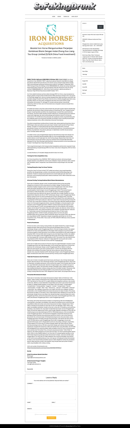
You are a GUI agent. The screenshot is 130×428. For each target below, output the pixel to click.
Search (84, 23)
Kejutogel (84, 90)
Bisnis (59, 16)
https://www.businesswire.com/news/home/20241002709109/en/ (44, 347)
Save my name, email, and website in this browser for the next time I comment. (51, 414)
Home (53, 16)
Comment (30, 383)
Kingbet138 (85, 81)
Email (54, 402)
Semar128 (84, 87)
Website (29, 408)
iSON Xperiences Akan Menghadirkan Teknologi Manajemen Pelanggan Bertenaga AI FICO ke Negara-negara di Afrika (92, 50)
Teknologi (66, 16)
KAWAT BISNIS (63, 79)
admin (59, 57)
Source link (30, 369)
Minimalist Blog (69, 426)
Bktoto (84, 93)
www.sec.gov (31, 219)
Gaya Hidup (75, 16)
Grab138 (84, 84)
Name (29, 402)
